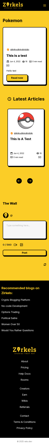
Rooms (24, 379)
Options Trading (10, 312)
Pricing (24, 367)
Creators (24, 388)
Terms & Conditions (24, 421)
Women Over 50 (10, 324)
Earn (24, 394)
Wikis (25, 400)
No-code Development (14, 306)
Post (24, 252)
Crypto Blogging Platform (15, 299)
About (24, 361)
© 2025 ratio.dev (24, 441)
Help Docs (24, 373)
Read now (17, 77)
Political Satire (9, 318)
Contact (24, 415)
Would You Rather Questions (17, 330)
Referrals (25, 407)
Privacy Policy (24, 428)
